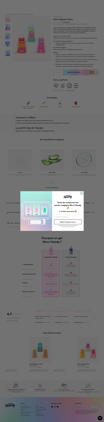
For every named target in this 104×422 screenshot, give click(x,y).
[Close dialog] (81, 193)
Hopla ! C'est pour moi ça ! (68, 222)
